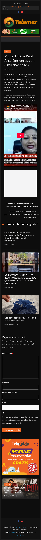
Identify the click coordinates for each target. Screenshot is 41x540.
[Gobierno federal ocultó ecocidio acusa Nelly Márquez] (20, 297)
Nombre (6, 382)
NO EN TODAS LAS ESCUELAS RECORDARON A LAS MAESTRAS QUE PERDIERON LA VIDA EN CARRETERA (20, 279)
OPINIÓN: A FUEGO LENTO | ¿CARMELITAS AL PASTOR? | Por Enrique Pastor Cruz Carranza (20, 490)
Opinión (7, 484)
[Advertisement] (20, 183)
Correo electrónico (10, 392)
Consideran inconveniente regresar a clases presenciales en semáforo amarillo (21, 205)
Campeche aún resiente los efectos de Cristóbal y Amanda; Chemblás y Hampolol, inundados (19, 236)
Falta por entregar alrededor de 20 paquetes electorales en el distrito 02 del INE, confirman (20, 214)
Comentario (7, 353)
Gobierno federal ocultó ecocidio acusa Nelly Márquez (20, 319)
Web (4, 403)
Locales (7, 51)
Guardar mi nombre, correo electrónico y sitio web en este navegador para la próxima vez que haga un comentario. (20, 420)
